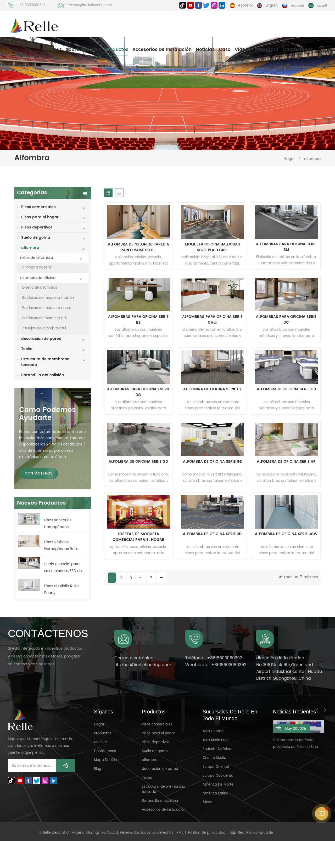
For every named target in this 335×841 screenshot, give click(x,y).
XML (179, 833)
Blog (97, 769)
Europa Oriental (216, 767)
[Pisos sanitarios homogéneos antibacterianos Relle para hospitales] (29, 519)
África (208, 802)
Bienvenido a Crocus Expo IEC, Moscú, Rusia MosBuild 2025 (300, 746)
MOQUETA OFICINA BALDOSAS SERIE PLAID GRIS (212, 247)
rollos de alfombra (36, 258)
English (271, 5)
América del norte (218, 784)
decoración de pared (41, 339)
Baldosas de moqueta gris (45, 318)
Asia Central (213, 731)
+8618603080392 (31, 5)
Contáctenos (297, 49)
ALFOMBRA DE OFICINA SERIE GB (286, 389)
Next (325, 709)
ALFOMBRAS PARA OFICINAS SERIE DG (138, 392)
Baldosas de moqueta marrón (48, 298)
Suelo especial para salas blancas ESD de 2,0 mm (63, 567)
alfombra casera (36, 267)
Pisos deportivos (37, 227)
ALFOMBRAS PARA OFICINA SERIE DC (286, 319)
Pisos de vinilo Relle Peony (61, 589)
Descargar (267, 49)
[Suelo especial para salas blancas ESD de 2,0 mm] (29, 563)
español (245, 5)
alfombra (312, 159)
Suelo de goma (35, 237)
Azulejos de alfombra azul (44, 328)
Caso (225, 49)
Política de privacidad (207, 833)
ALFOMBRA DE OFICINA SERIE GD (138, 462)
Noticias (205, 49)
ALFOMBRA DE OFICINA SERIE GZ (212, 462)
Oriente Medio (214, 758)
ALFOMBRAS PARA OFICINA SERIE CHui (212, 319)
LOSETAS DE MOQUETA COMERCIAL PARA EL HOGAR (138, 537)
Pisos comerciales (38, 207)
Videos (242, 49)
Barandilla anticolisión (42, 375)
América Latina (215, 793)
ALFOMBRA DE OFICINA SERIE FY (212, 389)
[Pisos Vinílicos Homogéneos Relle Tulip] (29, 541)
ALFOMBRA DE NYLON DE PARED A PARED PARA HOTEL (138, 247)
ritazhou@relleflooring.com (89, 5)
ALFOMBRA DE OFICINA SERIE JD (212, 534)
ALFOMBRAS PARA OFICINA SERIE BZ (138, 319)
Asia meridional (215, 740)
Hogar (54, 49)
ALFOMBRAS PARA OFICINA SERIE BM (286, 247)
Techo (26, 349)
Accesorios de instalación (162, 49)
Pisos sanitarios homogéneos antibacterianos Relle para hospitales (63, 523)
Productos (116, 49)
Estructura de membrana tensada (45, 362)
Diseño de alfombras (40, 287)
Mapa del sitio (106, 760)
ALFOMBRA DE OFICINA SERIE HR (286, 462)
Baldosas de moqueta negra (46, 308)
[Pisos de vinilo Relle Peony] (29, 585)
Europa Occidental (218, 776)
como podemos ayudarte (47, 414)
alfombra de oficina (37, 278)
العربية (322, 5)
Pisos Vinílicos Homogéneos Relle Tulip (61, 545)
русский (297, 5)
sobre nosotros (83, 49)
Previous (317, 709)
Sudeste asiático (217, 749)
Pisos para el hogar (40, 217)
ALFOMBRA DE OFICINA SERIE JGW (286, 534)
